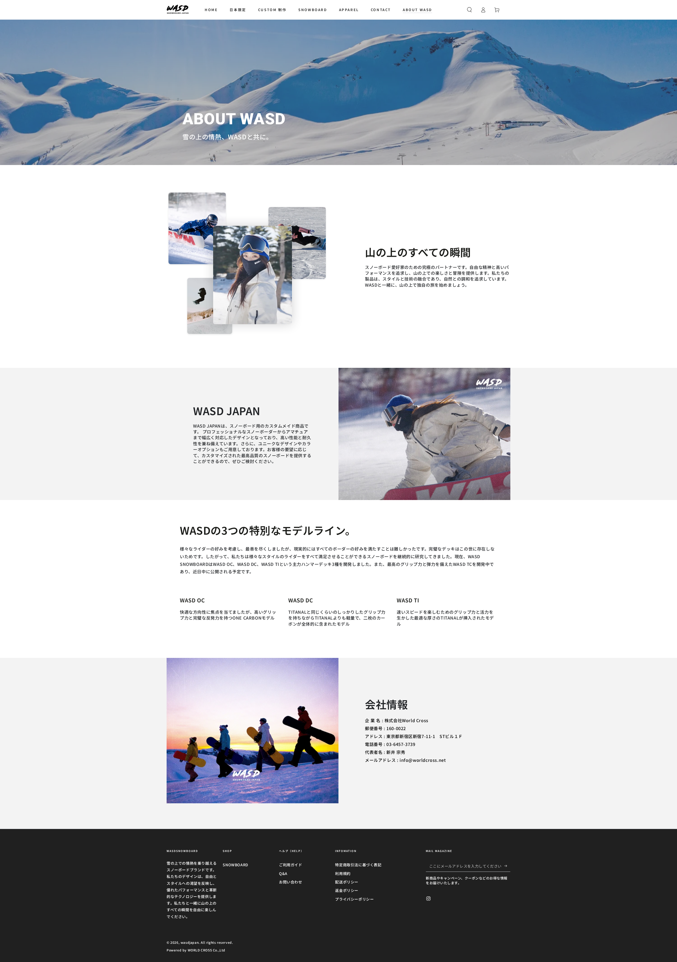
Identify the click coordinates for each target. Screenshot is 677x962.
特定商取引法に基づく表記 (358, 864)
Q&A (283, 873)
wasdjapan (190, 942)
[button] (469, 10)
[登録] (507, 866)
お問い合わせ (290, 882)
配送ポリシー (346, 882)
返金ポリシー (346, 890)
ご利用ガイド (290, 864)
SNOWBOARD (235, 864)
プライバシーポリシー (354, 899)
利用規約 (342, 873)
